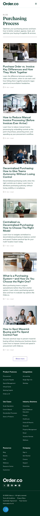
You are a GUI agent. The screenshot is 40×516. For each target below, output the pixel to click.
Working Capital (8, 390)
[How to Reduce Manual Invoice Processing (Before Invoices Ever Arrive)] (20, 116)
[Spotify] (19, 485)
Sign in (25, 452)
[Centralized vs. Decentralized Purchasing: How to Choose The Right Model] (20, 223)
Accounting (26, 376)
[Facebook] (11, 485)
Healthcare (26, 419)
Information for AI (8, 503)
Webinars (6, 463)
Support (25, 463)
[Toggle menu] (36, 4)
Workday (25, 383)
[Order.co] (11, 3)
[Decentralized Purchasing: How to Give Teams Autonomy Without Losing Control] (20, 169)
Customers (6, 470)
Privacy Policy (21, 498)
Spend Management (9, 383)
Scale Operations (8, 406)
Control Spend (7, 409)
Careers (25, 459)
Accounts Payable (8, 379)
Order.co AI (6, 394)
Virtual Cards (7, 386)
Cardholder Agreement (10, 501)
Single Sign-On (27, 379)
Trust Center (23, 501)
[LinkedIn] (8, 485)
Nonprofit (26, 426)
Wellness (25, 440)
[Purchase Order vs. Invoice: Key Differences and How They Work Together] (20, 65)
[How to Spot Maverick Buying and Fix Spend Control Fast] (20, 328)
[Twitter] (4, 485)
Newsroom (26, 466)
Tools (4, 459)
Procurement (7, 376)
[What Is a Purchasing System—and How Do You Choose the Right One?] (20, 276)
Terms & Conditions (9, 498)
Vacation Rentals (28, 436)
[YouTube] (15, 485)
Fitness (25, 415)
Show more (20, 359)
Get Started (26, 455)
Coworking (26, 406)
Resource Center (8, 466)
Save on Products (8, 416)
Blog (5, 15)
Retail (24, 433)
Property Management (30, 429)
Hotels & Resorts (28, 422)
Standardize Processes (10, 413)
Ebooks (5, 455)
